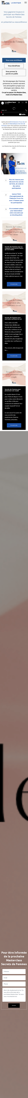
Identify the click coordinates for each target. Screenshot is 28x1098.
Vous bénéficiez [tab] (14, 66)
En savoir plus (14, 284)
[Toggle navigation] (25, 2)
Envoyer (14, 1005)
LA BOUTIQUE (16, 3)
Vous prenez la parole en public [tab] (12, 73)
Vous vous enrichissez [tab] (14, 60)
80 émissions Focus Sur (17, 122)
